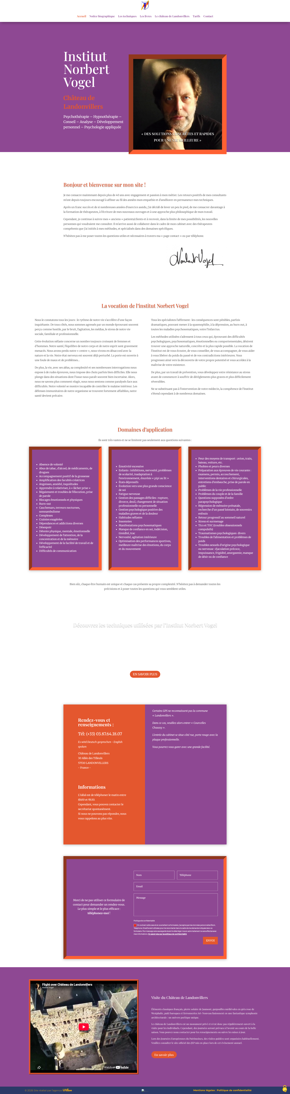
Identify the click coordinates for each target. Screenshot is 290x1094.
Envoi (210, 940)
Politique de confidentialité (234, 1090)
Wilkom (67, 1090)
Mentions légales (204, 1090)
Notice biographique (102, 16)
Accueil (81, 16)
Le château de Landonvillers (172, 16)
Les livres (145, 16)
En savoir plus (145, 674)
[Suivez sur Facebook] (82, 774)
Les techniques (127, 16)
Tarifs (196, 16)
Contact (208, 16)
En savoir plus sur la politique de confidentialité (167, 934)
